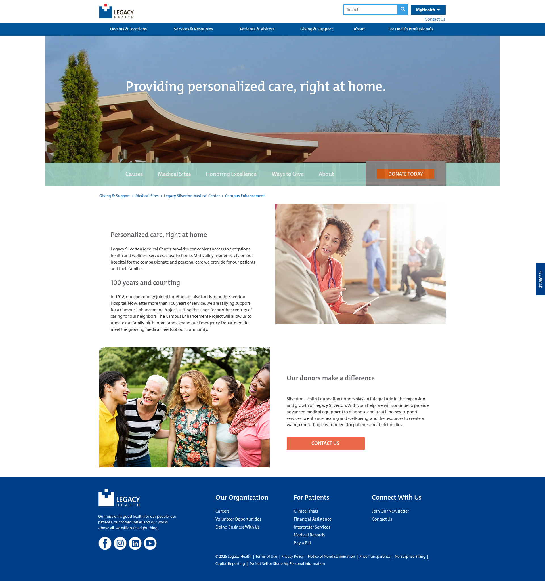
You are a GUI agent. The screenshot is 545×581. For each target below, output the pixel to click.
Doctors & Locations (128, 29)
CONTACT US (325, 443)
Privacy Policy (292, 556)
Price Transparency (375, 556)
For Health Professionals (410, 29)
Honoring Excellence (231, 174)
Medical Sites (174, 174)
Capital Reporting (230, 563)
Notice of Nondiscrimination (331, 556)
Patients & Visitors (257, 29)
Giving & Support (316, 29)
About (359, 29)
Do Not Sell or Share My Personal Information (287, 563)
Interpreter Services (312, 527)
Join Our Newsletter (390, 511)
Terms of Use (266, 556)
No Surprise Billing (410, 556)
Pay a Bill (302, 543)
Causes (134, 174)
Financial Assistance (313, 519)
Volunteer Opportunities (238, 519)
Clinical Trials (306, 511)
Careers (222, 511)
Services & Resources (193, 29)
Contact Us (435, 19)
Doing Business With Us (237, 527)
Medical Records (309, 535)
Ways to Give (288, 174)
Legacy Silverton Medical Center (192, 195)
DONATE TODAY (405, 173)
